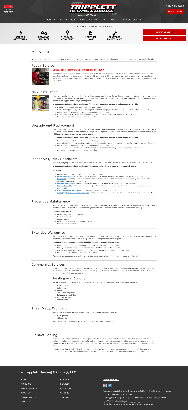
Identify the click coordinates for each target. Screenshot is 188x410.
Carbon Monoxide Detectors (68, 190)
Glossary (26, 402)
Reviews (58, 20)
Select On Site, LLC (121, 401)
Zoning (60, 193)
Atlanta (106, 394)
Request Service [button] (164, 38)
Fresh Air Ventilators (65, 183)
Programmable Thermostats (77, 193)
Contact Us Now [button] (175, 11)
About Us (126, 20)
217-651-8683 (111, 379)
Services (82, 20)
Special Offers (97, 20)
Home (49, 20)
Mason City (116, 394)
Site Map (64, 397)
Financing (113, 20)
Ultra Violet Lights (64, 186)
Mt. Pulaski (127, 394)
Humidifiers (61, 179)
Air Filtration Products (66, 177)
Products (70, 20)
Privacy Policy (28, 397)
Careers (137, 20)
